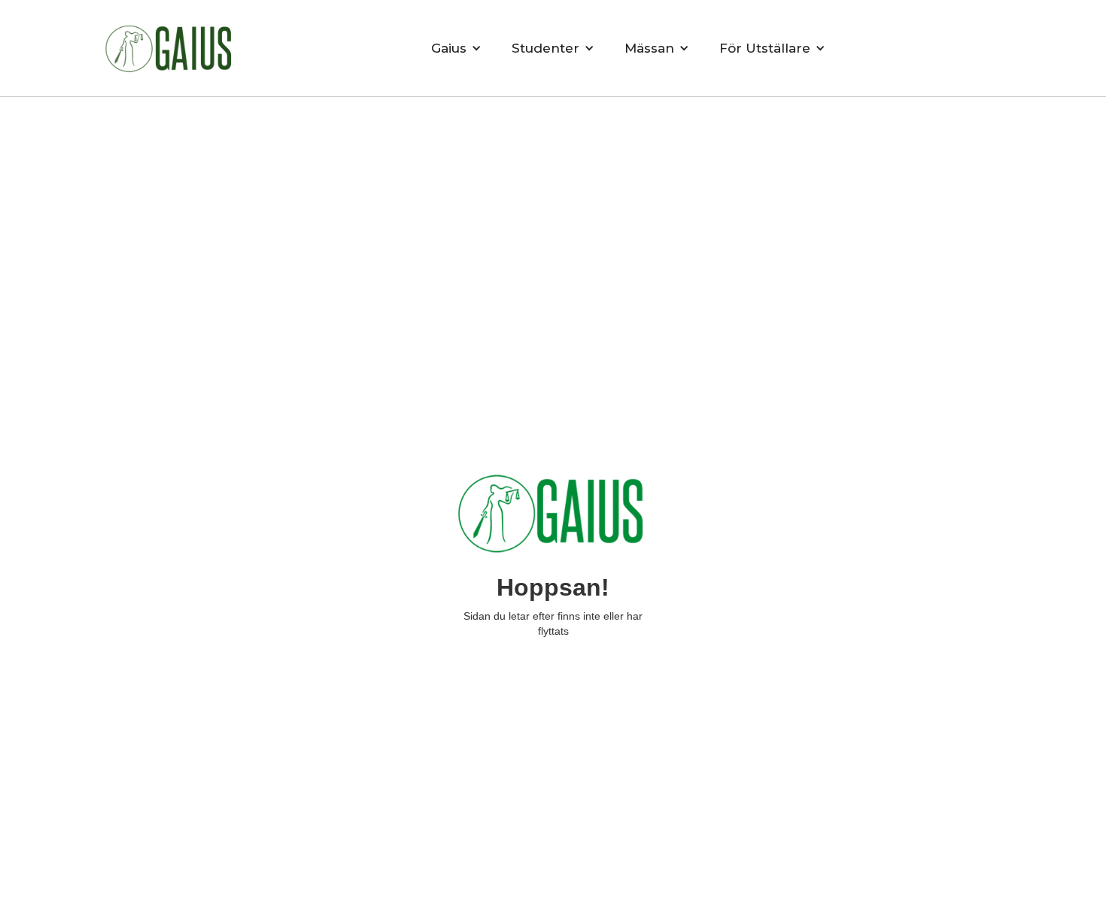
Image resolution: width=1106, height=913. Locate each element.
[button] (456, 48)
